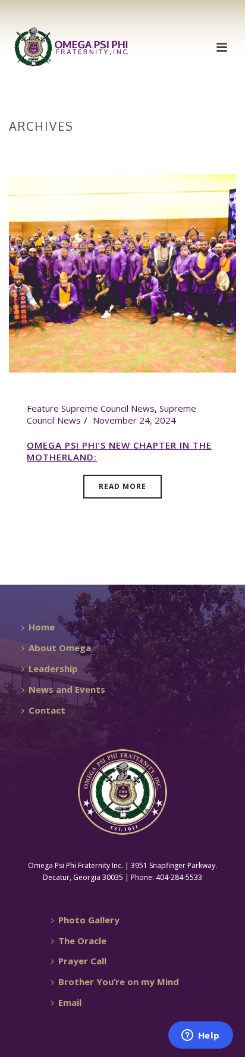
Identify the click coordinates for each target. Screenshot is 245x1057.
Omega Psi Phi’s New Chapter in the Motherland (119, 451)
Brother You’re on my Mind (118, 981)
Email (69, 1002)
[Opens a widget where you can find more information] (200, 1036)
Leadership (53, 668)
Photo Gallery (89, 920)
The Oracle (82, 940)
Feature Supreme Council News (91, 408)
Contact (47, 710)
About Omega (60, 648)
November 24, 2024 (134, 420)
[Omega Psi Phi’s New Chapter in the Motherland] (122, 272)
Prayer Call (82, 961)
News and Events (67, 689)
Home (120, 151)
